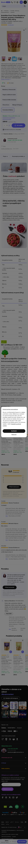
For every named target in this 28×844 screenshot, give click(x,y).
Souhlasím (14, 431)
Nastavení (14, 434)
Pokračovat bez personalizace (10, 409)
